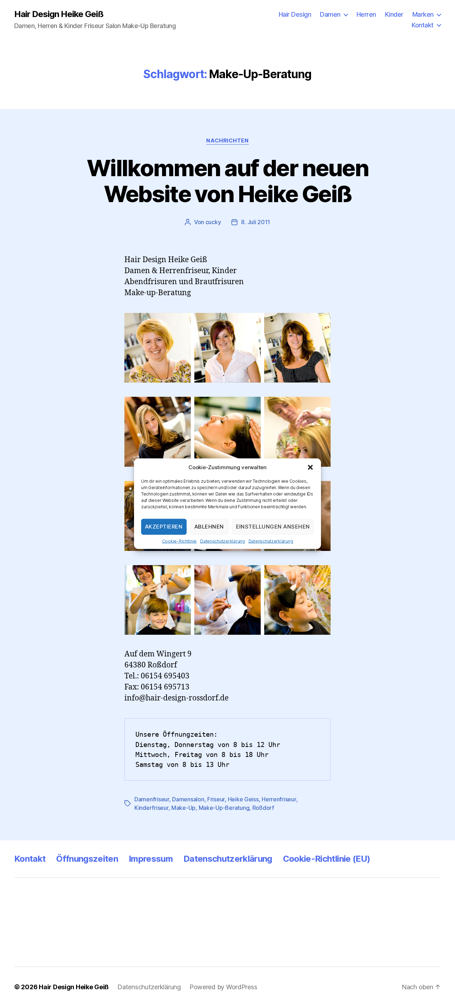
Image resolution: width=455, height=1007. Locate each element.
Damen (330, 14)
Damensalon (188, 799)
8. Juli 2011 (255, 222)
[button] (310, 467)
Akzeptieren (164, 526)
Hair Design (295, 14)
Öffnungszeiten (87, 859)
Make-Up (183, 807)
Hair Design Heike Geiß (58, 14)
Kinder (394, 14)
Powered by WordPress (223, 987)
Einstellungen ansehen (273, 526)
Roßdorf (263, 807)
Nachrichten (227, 140)
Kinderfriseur (151, 807)
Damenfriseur (151, 799)
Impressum (151, 859)
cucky (213, 222)
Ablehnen (209, 526)
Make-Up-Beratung (224, 807)
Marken (423, 14)
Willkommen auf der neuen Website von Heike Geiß (227, 180)
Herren (366, 14)
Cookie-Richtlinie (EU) (326, 859)
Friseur (216, 799)
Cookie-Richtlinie (179, 540)
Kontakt (423, 25)
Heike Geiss (243, 799)
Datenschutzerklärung (222, 540)
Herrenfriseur (279, 799)
